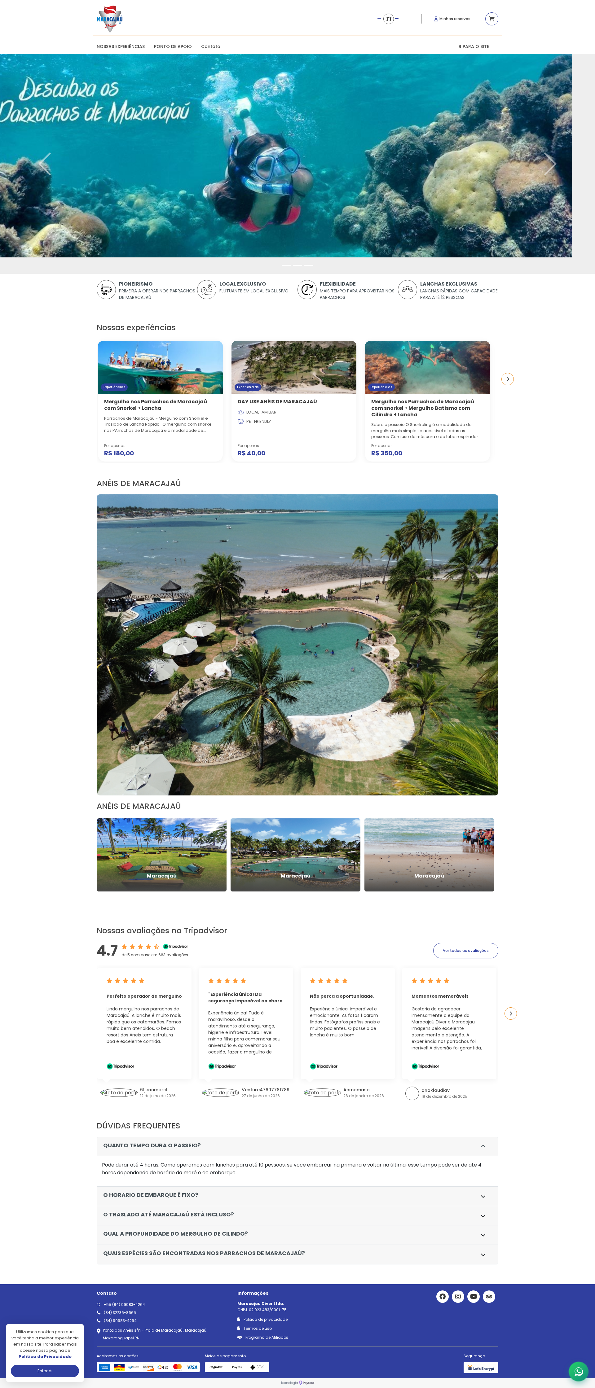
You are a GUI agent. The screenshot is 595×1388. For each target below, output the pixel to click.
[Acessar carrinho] (491, 18)
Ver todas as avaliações (466, 950)
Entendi (44, 1371)
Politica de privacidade (265, 1319)
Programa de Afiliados (266, 1337)
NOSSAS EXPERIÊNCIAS (121, 46)
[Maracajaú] (162, 854)
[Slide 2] (297, 265)
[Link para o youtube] (473, 1296)
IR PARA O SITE (473, 46)
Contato (210, 46)
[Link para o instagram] (458, 1296)
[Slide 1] (286, 265)
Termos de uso (257, 1328)
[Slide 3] (308, 265)
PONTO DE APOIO (173, 46)
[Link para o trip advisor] (489, 1296)
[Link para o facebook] (442, 1296)
